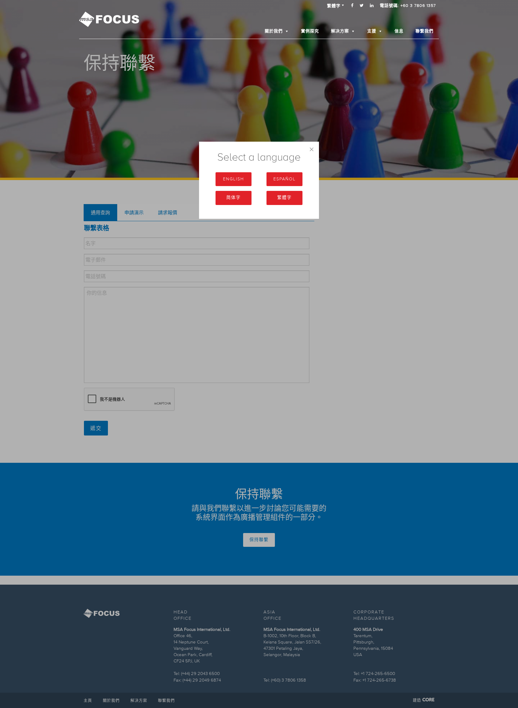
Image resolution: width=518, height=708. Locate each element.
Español (284, 179)
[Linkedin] (372, 5)
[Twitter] (362, 5)
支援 (371, 31)
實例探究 (310, 31)
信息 (398, 31)
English (233, 179)
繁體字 (284, 197)
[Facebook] (352, 5)
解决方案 (340, 31)
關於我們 (274, 31)
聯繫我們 (424, 31)
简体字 (233, 197)
